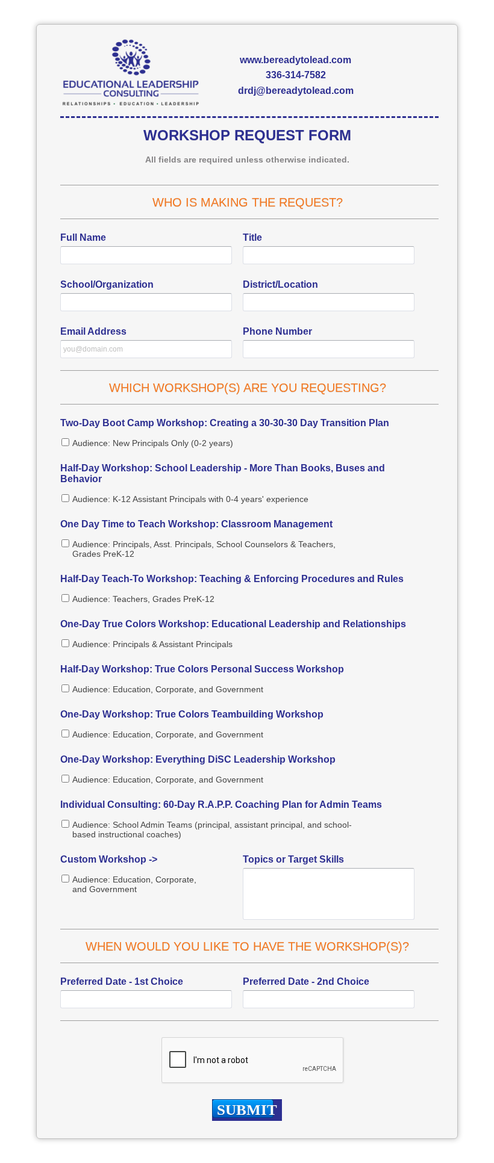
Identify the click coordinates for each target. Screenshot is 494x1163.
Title (252, 237)
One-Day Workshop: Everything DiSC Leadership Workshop (198, 759)
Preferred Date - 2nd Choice (306, 981)
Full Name (83, 237)
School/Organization (107, 284)
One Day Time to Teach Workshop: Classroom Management (196, 524)
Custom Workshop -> (108, 859)
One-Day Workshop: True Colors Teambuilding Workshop (192, 714)
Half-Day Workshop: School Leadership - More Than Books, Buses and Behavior (222, 473)
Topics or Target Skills (293, 859)
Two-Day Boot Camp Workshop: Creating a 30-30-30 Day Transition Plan (224, 423)
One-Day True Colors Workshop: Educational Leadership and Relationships (233, 624)
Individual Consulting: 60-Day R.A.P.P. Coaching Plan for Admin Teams (221, 804)
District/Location (280, 284)
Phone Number (277, 331)
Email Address (93, 331)
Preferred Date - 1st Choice (121, 981)
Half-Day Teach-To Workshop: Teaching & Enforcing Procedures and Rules (232, 579)
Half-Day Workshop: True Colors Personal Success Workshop (202, 669)
